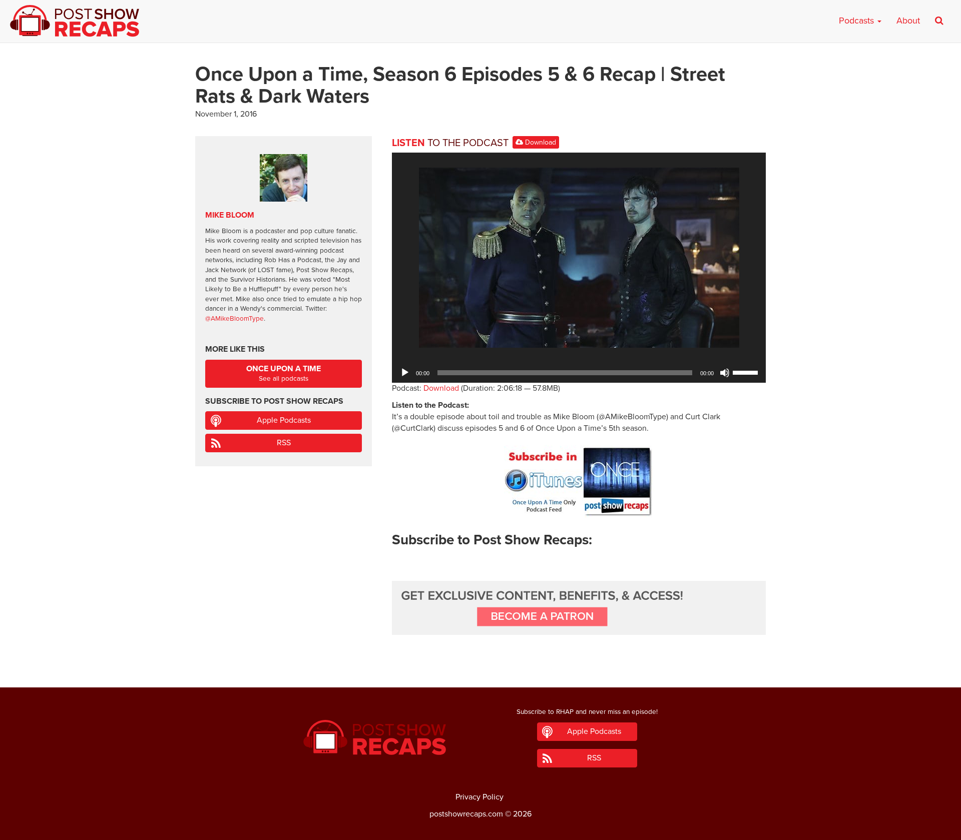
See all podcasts (283, 373)
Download (539, 142)
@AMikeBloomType (234, 319)
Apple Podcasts (284, 420)
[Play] (405, 373)
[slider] (747, 372)
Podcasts (857, 20)
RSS (284, 443)
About (908, 20)
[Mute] (725, 373)
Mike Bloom (229, 215)
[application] (579, 373)
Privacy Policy (479, 797)
